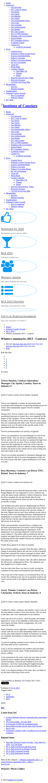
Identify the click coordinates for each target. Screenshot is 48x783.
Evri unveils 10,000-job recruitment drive (22, 724)
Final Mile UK (21, 71)
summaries (10, 697)
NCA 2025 (7, 253)
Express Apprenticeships (20, 56)
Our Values (15, 18)
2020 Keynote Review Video (22, 78)
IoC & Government (18, 62)
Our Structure (16, 7)
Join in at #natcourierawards (18, 316)
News (8, 49)
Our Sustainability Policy (20, 21)
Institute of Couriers (15, 780)
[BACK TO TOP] (1, 773)
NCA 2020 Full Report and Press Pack (21, 747)
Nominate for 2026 (12, 229)
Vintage (19, 73)
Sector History (16, 38)
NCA (8, 694)
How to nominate (17, 95)
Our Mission (16, 16)
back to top (5, 764)
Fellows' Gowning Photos (21, 60)
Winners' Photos (17, 98)
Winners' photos (11, 277)
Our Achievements (18, 27)
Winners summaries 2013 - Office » (20, 762)
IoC (3, 707)
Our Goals (15, 23)
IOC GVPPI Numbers (19, 34)
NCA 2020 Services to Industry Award (21, 749)
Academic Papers (17, 43)
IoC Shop (9, 100)
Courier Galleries (17, 69)
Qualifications (11, 91)
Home (8, 3)
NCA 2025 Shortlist (12, 301)
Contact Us (15, 45)
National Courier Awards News (23, 54)
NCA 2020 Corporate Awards (17, 751)
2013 (8, 699)
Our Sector (15, 12)
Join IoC (14, 87)
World (18, 76)
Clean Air (14, 65)
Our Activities (16, 25)
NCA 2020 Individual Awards (17, 753)
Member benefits (17, 89)
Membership (11, 84)
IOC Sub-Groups (17, 32)
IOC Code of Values (19, 10)
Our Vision (15, 14)
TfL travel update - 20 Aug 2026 (18, 722)
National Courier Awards (15, 93)
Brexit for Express (18, 80)
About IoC (10, 5)
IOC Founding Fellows (20, 40)
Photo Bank (15, 67)
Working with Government (21, 36)
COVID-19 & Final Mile (20, 82)
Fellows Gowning (18, 58)
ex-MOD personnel (23, 47)
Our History (15, 29)
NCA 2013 (15, 688)
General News (16, 51)
